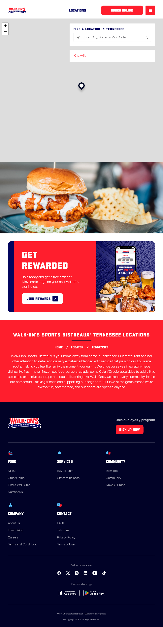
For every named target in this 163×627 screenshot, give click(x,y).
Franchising (15, 530)
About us (14, 523)
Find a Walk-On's (19, 485)
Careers (13, 537)
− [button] (5, 31)
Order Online (16, 478)
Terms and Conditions (22, 544)
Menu (12, 471)
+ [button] (5, 25)
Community (113, 478)
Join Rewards (38, 298)
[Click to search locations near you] (78, 37)
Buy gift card (65, 471)
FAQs (60, 523)
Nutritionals (15, 492)
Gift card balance (68, 478)
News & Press (115, 485)
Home (59, 347)
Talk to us (63, 530)
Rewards (112, 471)
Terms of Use (66, 544)
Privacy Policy (66, 537)
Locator (77, 347)
